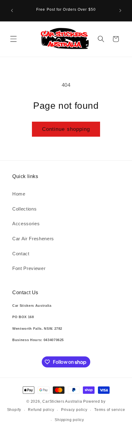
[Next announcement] (120, 10)
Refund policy (41, 410)
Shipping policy (69, 420)
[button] (13, 39)
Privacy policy (74, 410)
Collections (24, 208)
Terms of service (109, 410)
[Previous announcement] (12, 10)
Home (18, 193)
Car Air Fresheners (33, 238)
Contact (20, 253)
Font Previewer (28, 268)
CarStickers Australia (62, 401)
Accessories (26, 223)
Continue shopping (66, 129)
